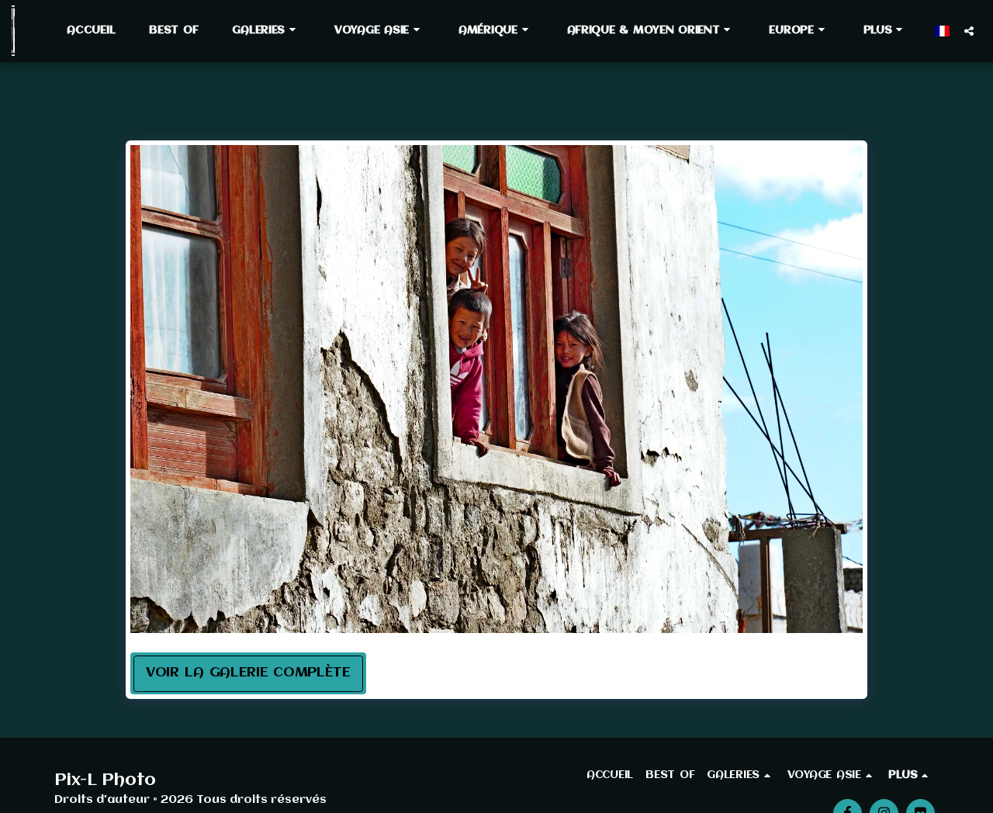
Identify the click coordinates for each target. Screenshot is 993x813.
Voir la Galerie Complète (248, 673)
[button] (266, 30)
